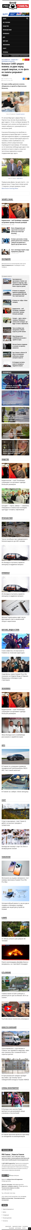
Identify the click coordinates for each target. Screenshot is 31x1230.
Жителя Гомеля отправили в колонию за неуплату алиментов (19, 346)
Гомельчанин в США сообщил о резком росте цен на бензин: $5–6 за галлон (15, 995)
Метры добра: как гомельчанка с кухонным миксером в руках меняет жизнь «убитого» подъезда (14, 451)
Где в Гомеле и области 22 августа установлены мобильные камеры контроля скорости (13, 418)
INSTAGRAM (18, 1228)
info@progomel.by (6, 1181)
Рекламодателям (7, 1218)
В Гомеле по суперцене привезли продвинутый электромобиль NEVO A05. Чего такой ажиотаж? (19, 293)
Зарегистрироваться (8, 1209)
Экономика (6, 45)
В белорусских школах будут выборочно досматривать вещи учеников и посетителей (13, 1111)
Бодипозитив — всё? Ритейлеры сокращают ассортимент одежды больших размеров (15, 221)
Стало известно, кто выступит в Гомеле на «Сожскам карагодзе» (15, 386)
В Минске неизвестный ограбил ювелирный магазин (12, 403)
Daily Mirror (20, 178)
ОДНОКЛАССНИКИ (16, 1226)
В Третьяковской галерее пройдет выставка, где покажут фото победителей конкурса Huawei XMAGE (15, 1078)
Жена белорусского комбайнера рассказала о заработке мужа (19, 338)
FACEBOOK (25, 1226)
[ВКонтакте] (24, 79)
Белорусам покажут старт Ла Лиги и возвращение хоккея (15, 847)
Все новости (6, 59)
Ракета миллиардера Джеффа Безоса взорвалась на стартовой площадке (15, 963)
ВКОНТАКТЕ (8, 1226)
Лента (4, 19)
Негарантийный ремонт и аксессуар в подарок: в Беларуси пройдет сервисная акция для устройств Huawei (15, 906)
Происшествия (7, 30)
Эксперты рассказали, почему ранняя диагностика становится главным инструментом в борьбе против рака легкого (20, 241)
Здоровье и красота (8, 61)
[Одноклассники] (26, 79)
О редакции (6, 1215)
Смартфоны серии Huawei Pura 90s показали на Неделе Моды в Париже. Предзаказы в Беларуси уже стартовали (15, 677)
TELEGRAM (11, 1228)
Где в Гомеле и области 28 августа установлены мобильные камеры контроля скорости (19, 355)
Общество (6, 26)
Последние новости (7, 276)
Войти (4, 1212)
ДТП (4, 37)
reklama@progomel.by (18, 1184)
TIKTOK (23, 1228)
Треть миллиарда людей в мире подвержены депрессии (20, 250)
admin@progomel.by (7, 1189)
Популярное (7, 372)
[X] (28, 79)
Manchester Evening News (10, 188)
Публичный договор (7, 1198)
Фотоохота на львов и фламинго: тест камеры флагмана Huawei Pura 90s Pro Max (15, 880)
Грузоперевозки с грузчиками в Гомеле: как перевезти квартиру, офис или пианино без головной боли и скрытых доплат (19, 282)
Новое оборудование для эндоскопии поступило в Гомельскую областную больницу (18, 230)
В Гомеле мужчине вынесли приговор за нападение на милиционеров (15, 1135)
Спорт (4, 48)
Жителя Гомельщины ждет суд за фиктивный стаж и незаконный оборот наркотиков (13, 619)
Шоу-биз (5, 41)
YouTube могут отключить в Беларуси (15, 1019)
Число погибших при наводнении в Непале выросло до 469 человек (19, 329)
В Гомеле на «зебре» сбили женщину (19, 301)
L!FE (12, 80)
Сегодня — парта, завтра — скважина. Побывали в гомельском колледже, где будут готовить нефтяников (20, 320)
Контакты (5, 1221)
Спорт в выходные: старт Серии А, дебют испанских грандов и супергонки (14, 823)
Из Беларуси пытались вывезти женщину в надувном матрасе (18, 364)
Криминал (6, 33)
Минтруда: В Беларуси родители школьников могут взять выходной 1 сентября (14, 435)
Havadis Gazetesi (20, 114)
